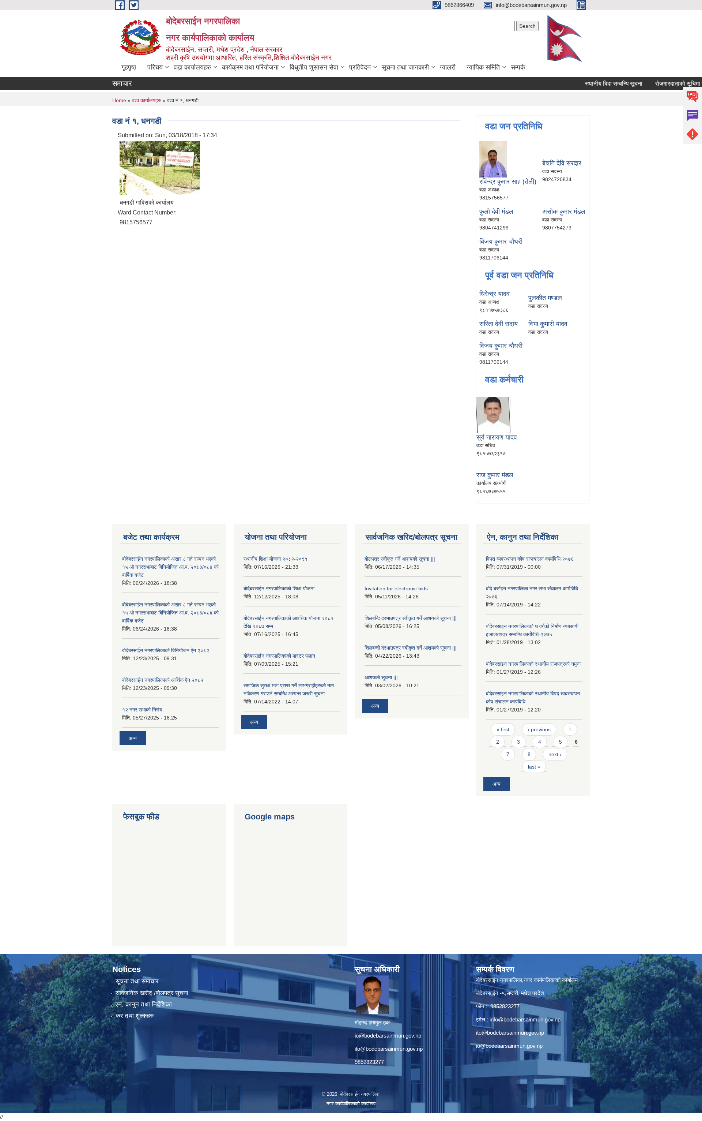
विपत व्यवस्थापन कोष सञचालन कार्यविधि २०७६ (530, 559)
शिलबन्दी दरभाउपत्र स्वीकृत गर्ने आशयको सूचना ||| (411, 648)
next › (555, 754)
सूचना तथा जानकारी (405, 67)
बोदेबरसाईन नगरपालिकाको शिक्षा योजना (279, 588)
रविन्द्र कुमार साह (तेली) (507, 181)
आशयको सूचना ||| (381, 677)
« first (503, 729)
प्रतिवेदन (360, 67)
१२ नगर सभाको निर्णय (142, 710)
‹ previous (539, 729)
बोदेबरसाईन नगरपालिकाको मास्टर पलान (279, 656)
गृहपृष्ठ (128, 67)
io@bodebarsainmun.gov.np (388, 1035)
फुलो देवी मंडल (496, 211)
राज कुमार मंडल (494, 475)
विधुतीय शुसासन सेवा (314, 67)
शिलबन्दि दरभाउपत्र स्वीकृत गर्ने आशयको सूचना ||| (411, 618)
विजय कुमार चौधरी (500, 346)
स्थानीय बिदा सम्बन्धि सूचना (596, 84)
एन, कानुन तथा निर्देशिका (144, 1004)
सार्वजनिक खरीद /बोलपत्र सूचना (152, 993)
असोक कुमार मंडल (563, 211)
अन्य (133, 738)
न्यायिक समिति (483, 67)
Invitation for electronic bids (396, 588)
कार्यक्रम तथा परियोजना (250, 67)
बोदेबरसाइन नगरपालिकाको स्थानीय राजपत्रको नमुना (533, 664)
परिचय (155, 67)
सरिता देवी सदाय (498, 324)
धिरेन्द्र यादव (494, 294)
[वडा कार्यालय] (160, 167)
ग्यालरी (448, 67)
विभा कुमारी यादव (547, 324)
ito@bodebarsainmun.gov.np (389, 1049)
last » (534, 767)
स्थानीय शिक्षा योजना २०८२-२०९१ (275, 559)
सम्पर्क (518, 67)
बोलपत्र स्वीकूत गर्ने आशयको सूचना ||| (400, 559)
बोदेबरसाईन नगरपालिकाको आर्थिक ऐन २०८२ (162, 680)
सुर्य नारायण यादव (496, 437)
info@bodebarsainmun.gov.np (525, 1019)
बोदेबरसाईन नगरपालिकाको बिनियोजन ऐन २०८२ (165, 650)
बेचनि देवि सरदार (561, 163)
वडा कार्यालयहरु (192, 67)
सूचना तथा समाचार (137, 981)
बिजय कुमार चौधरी (500, 241)
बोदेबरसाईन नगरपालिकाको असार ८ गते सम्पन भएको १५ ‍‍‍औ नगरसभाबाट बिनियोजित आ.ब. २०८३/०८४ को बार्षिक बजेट (170, 567)
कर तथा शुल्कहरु (135, 1015)
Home (119, 100)
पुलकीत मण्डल (545, 298)
